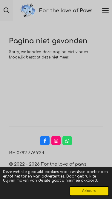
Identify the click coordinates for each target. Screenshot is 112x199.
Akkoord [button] (89, 191)
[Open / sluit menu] (105, 10)
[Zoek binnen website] (6, 10)
